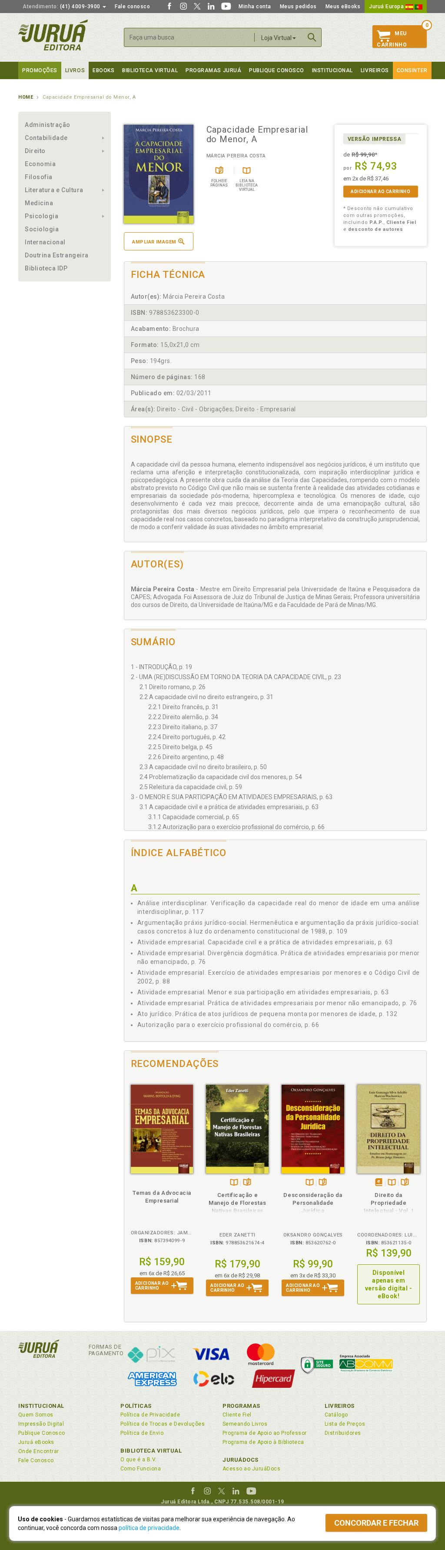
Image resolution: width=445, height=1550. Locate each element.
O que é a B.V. (138, 1460)
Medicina (39, 203)
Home (25, 97)
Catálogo (336, 1415)
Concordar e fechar (376, 1522)
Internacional (45, 242)
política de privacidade (149, 1527)
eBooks (103, 70)
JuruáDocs (240, 1460)
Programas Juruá (213, 70)
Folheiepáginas (247, 1183)
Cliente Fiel (237, 1415)
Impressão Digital (41, 1424)
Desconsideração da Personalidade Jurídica (312, 1203)
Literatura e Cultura (54, 190)
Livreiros (375, 70)
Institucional (332, 70)
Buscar (312, 37)
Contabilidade (46, 137)
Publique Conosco (276, 70)
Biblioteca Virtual (151, 1450)
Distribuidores (343, 1433)
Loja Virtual (276, 37)
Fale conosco (132, 6)
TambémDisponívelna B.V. (234, 1183)
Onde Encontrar (38, 1451)
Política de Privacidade (150, 1415)
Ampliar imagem (154, 242)
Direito (35, 150)
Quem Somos (35, 1415)
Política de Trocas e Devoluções (162, 1424)
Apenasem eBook (378, 1183)
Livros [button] (75, 70)
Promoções (39, 70)
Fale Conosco (36, 1460)
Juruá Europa (387, 6)
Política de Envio (141, 1433)
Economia (40, 163)
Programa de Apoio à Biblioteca (263, 1442)
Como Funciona (140, 1469)
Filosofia (39, 176)
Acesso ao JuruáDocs (251, 1469)
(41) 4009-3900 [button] (62, 6)
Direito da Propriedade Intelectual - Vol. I (389, 1203)
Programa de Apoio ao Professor (264, 1433)
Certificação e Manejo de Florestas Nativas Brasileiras (237, 1203)
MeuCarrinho (392, 39)
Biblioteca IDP (46, 268)
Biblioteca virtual (150, 70)
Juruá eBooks (36, 1442)
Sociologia (42, 229)
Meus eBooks (343, 6)
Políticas (136, 1406)
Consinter (412, 70)
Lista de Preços (345, 1424)
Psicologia (41, 216)
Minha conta (255, 6)
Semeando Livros (244, 1424)
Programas (241, 1406)
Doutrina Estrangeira (57, 255)
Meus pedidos (298, 6)
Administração (47, 124)
